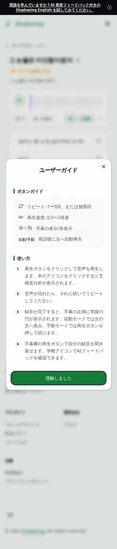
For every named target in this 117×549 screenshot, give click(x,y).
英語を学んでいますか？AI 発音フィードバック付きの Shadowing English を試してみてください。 (54, 7)
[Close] (109, 7)
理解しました (59, 378)
